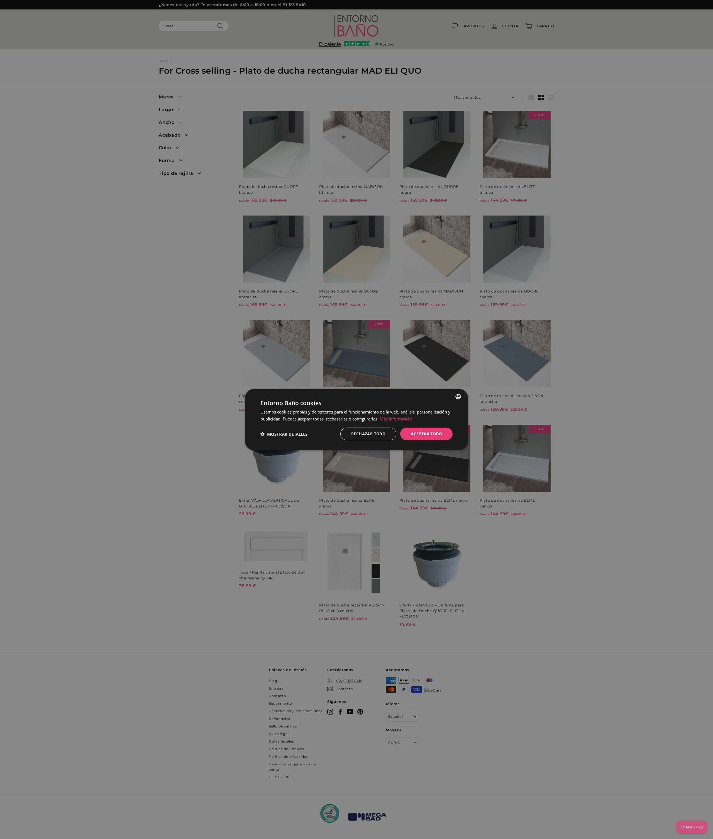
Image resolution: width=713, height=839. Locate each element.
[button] (283, 434)
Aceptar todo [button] (426, 433)
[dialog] (356, 419)
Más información (396, 418)
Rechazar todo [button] (368, 433)
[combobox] (458, 396)
